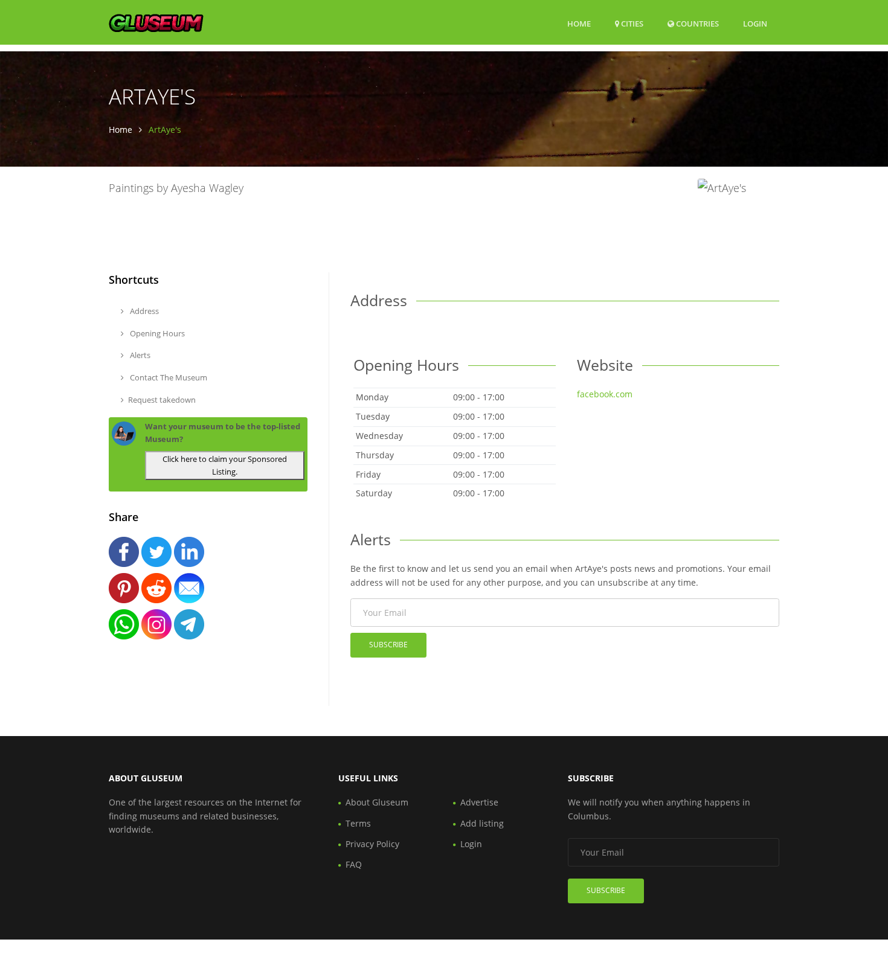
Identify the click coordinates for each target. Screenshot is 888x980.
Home (579, 23)
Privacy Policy (372, 844)
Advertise (479, 802)
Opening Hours (156, 333)
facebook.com (604, 394)
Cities (631, 23)
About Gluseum (377, 802)
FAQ (354, 864)
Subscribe (388, 644)
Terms (358, 823)
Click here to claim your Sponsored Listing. (224, 465)
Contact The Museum (167, 377)
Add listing (482, 823)
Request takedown (162, 399)
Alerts (139, 355)
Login (755, 23)
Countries (696, 23)
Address (143, 311)
